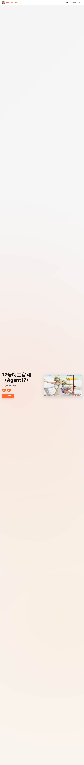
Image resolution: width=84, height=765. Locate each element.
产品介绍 (67, 2)
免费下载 (80, 2)
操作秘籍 (73, 2)
